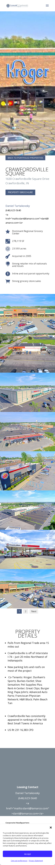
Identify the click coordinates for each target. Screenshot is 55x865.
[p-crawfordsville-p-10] (27, 411)
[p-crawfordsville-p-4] (27, 607)
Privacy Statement (36, 860)
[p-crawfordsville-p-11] (27, 371)
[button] (50, 827)
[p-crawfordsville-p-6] (27, 568)
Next (33, 611)
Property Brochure (20, 192)
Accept (27, 854)
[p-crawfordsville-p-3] (27, 332)
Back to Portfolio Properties (25, 157)
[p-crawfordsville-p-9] (27, 450)
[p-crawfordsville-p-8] (27, 489)
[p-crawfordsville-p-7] (27, 528)
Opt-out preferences (19, 860)
